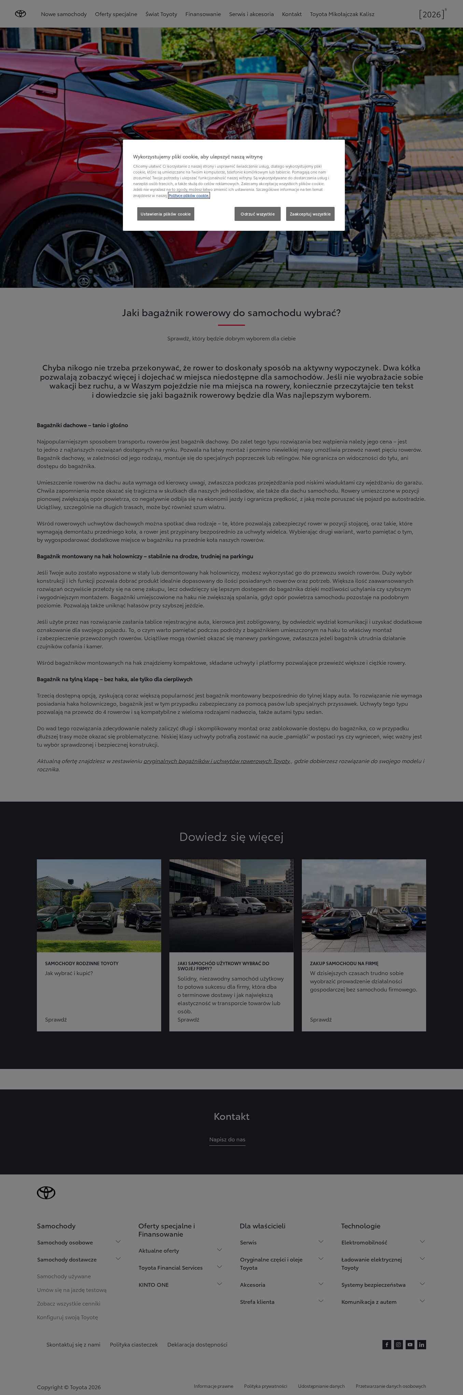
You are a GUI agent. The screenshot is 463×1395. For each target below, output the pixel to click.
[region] (234, 185)
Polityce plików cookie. (189, 195)
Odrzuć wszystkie (258, 213)
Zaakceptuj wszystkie (310, 213)
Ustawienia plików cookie (166, 213)
